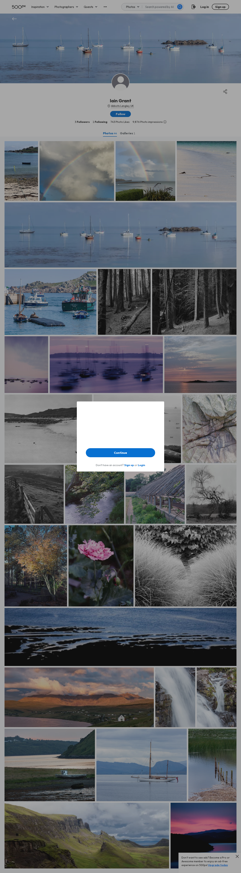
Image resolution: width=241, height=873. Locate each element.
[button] (120, 452)
